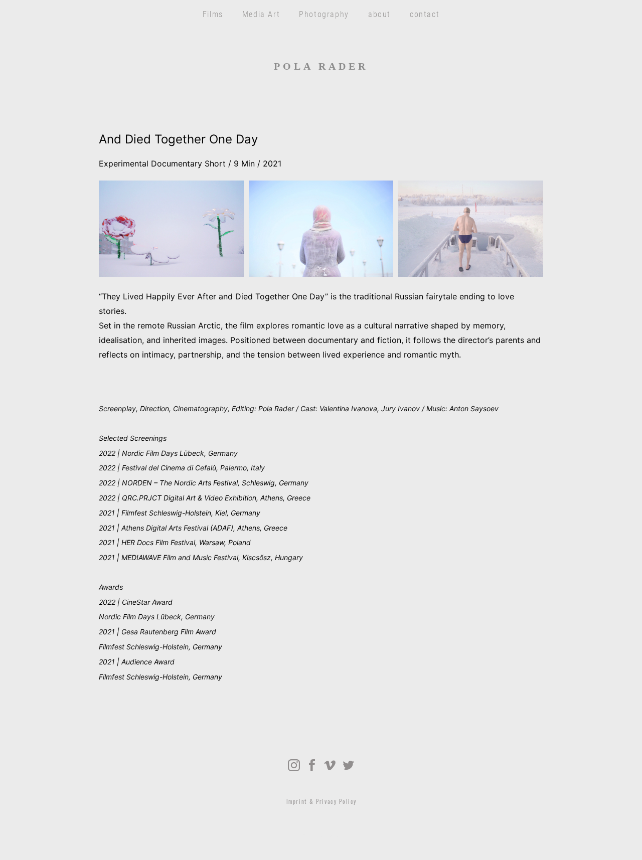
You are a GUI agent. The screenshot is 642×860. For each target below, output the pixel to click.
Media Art (261, 14)
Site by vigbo (321, 836)
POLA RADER (321, 66)
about (379, 14)
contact (424, 14)
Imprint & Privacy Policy (321, 802)
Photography (324, 14)
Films (213, 14)
